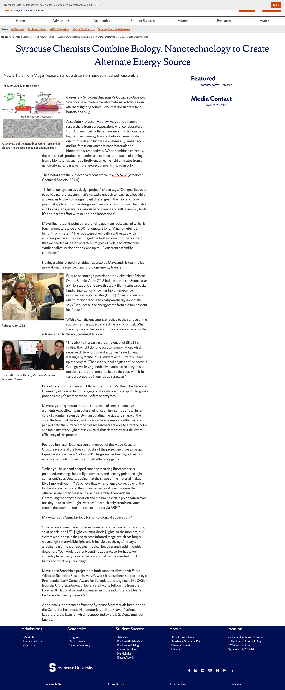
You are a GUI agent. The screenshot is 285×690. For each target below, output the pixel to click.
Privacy (236, 684)
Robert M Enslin (216, 105)
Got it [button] (276, 5)
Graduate (29, 645)
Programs (75, 637)
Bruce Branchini (53, 386)
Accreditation (116, 684)
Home (20, 20)
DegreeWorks (126, 657)
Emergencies (178, 684)
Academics (102, 20)
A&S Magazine (59, 29)
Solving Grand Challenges (114, 29)
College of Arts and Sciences (246, 637)
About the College (182, 637)
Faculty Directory (79, 645)
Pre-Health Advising (129, 641)
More (263, 20)
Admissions (61, 20)
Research (224, 20)
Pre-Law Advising (128, 645)
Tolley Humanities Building (244, 641)
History (175, 649)
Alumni (183, 20)
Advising (122, 637)
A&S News (17, 29)
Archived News (37, 29)
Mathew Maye (107, 121)
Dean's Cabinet (180, 645)
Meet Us (28, 637)
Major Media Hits (83, 29)
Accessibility (54, 684)
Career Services (127, 649)
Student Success (142, 20)
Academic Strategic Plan (186, 641)
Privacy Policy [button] (101, 5)
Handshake (124, 653)
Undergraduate (32, 641)
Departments (77, 641)
